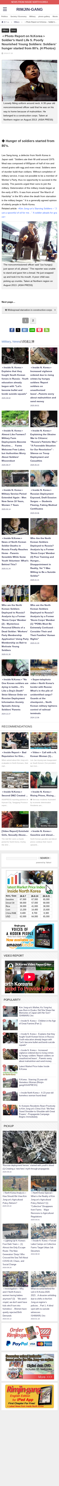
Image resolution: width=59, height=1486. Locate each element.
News (13, 30)
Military (32, 16)
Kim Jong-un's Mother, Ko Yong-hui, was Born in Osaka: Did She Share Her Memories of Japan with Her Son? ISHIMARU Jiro (37, 1011)
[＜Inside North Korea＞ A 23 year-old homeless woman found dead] (10, 1096)
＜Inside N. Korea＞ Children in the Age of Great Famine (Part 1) (37, 1022)
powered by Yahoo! (43, 863)
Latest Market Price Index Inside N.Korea (34, 1067)
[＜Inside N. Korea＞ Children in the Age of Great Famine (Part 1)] (10, 1024)
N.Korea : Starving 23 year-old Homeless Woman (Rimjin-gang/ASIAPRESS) (33, 1082)
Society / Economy (18, 16)
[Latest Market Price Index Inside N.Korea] (10, 1070)
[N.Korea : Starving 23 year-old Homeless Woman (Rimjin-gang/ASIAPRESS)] (10, 1083)
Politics (4, 16)
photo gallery (44, 16)
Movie (55, 16)
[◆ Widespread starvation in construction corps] (29, 312)
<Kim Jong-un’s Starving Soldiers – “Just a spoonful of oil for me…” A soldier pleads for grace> (29, 212)
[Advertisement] (29, 1432)
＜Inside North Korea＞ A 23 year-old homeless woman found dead (36, 1094)
